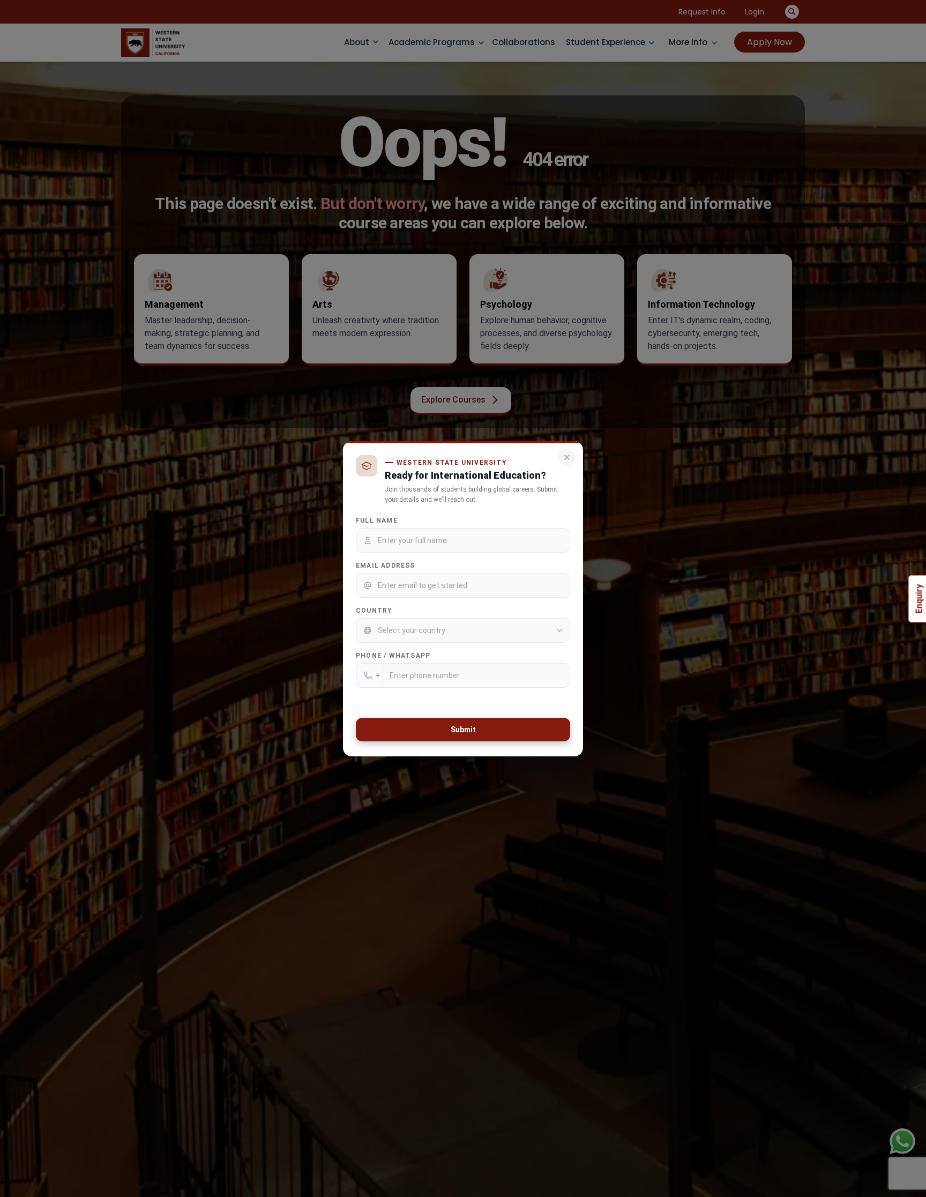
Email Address (385, 565)
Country (374, 610)
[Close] (567, 457)
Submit (463, 729)
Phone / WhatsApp (393, 655)
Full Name (377, 520)
